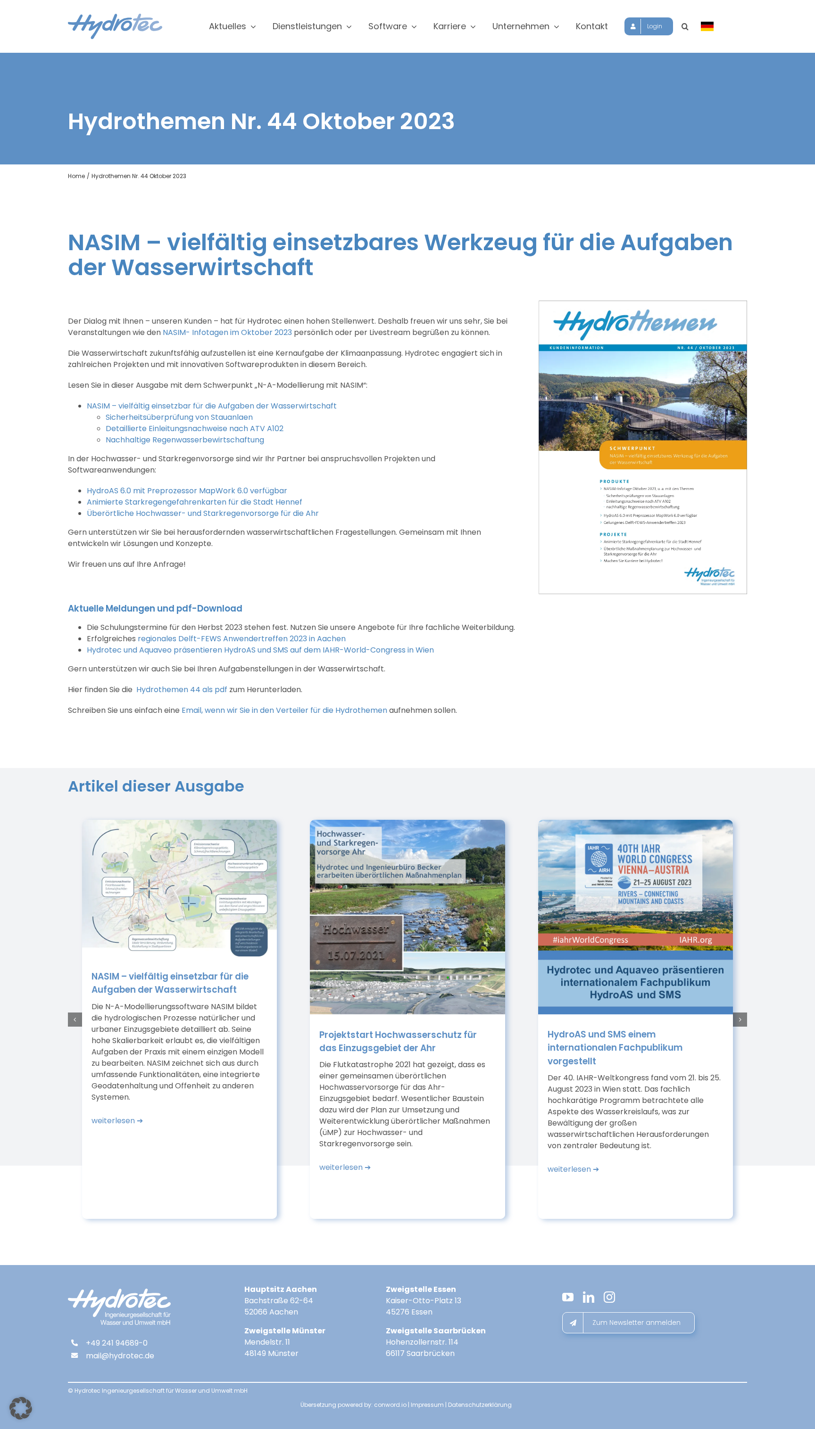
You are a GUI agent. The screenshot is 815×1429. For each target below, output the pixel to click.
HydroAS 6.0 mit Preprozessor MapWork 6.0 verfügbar (187, 490)
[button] (685, 26)
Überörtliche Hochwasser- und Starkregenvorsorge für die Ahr (203, 513)
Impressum (427, 1405)
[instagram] (609, 1297)
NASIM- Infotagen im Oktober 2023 (227, 332)
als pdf (181, 689)
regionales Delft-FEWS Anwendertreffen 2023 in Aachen (242, 638)
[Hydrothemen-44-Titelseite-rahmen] (643, 304)
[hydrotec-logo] (115, 17)
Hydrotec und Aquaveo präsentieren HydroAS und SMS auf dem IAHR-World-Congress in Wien (260, 650)
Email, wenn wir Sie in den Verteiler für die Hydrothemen (284, 710)
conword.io (390, 1405)
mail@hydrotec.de (120, 1355)
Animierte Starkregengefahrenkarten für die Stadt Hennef (194, 502)
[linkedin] (588, 1297)
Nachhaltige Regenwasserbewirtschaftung (185, 439)
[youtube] (568, 1297)
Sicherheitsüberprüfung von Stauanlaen (179, 417)
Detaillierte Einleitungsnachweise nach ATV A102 (194, 428)
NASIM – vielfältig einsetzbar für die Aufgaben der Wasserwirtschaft (212, 405)
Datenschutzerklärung (480, 1405)
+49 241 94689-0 (117, 1343)
